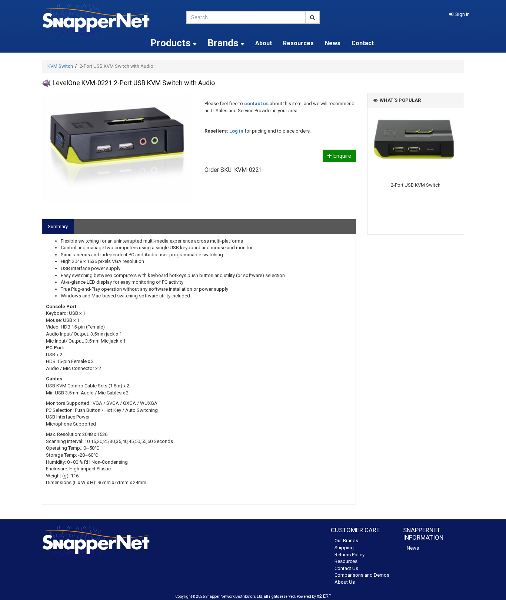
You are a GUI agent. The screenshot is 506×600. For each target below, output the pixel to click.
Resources (298, 43)
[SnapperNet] (108, 20)
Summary (58, 226)
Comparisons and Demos (361, 575)
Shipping (344, 547)
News (332, 43)
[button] (459, 14)
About (263, 43)
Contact (363, 43)
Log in (236, 131)
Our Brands (346, 540)
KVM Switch (60, 66)
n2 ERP (324, 596)
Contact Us (346, 568)
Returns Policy (349, 554)
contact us (256, 103)
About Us (344, 582)
